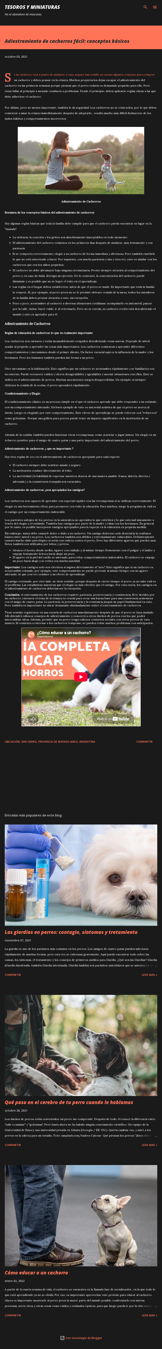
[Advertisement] (55, 782)
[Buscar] (145, 7)
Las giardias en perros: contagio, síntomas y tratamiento (71, 932)
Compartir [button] (144, 741)
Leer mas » (149, 975)
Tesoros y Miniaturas (32, 7)
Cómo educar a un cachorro (36, 1272)
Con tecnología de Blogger (83, 1338)
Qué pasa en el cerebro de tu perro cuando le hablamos (69, 1102)
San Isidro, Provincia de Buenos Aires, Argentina (58, 741)
